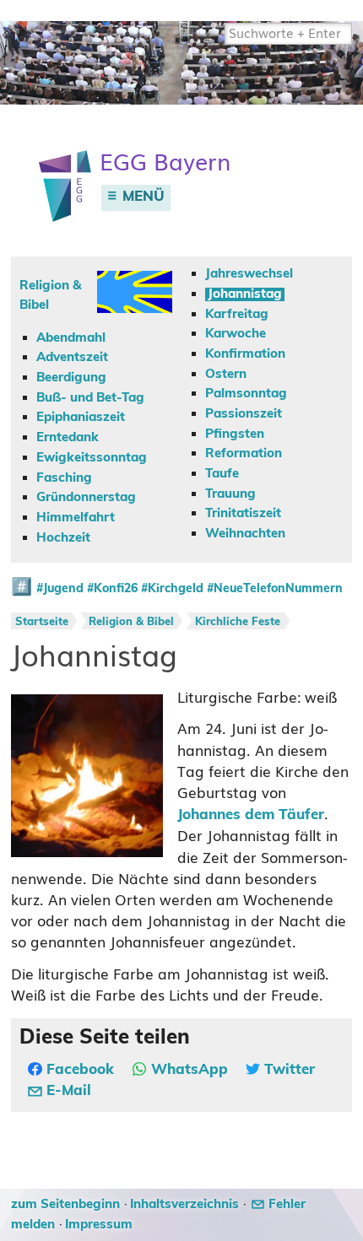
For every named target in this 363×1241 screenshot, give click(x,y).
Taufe (222, 473)
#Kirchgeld (172, 589)
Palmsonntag (246, 393)
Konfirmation (245, 354)
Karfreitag (236, 314)
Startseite (41, 622)
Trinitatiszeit (243, 513)
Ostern (226, 374)
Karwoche (235, 333)
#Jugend (60, 589)
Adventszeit (72, 357)
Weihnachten (245, 533)
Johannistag (245, 294)
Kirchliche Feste (237, 622)
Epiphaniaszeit (80, 417)
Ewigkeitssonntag (91, 457)
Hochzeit (63, 537)
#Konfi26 (112, 589)
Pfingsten (234, 434)
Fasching (64, 478)
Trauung (230, 494)
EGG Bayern (165, 162)
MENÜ (141, 196)
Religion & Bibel (131, 622)
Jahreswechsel (249, 273)
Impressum (99, 1224)
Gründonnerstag (86, 497)
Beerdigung (71, 377)
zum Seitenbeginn (65, 1204)
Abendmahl (71, 338)
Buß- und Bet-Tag (90, 397)
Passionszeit (243, 413)
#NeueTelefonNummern (275, 589)
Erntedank (67, 437)
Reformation (243, 453)
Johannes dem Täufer (250, 815)
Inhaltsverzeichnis (184, 1204)
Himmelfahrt (75, 517)
